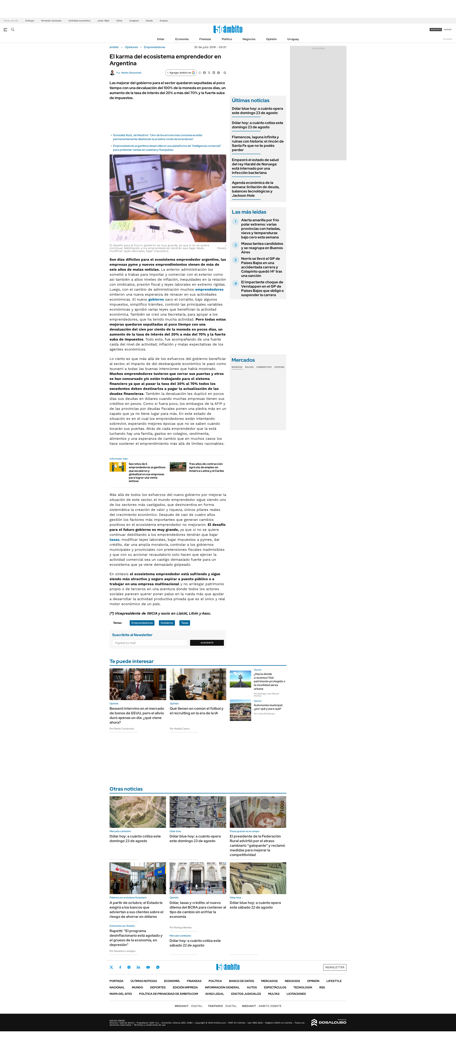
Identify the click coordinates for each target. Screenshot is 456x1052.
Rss (322, 987)
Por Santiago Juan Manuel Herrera (266, 694)
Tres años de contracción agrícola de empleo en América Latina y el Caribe (206, 467)
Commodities (264, 367)
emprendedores (209, 289)
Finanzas (205, 39)
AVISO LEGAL (214, 994)
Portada (116, 981)
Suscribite (207, 642)
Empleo (164, 20)
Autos (252, 987)
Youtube (148, 967)
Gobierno (167, 623)
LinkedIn (138, 967)
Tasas (184, 623)
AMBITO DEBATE (261, 1006)
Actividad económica (79, 20)
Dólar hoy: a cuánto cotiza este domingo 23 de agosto (257, 124)
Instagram (129, 967)
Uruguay (293, 39)
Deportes (158, 987)
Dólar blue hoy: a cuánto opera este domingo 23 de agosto (257, 110)
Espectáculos (275, 987)
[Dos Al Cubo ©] (328, 1022)
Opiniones (131, 47)
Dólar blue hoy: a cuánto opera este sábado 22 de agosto (255, 905)
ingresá (448, 29)
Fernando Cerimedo (51, 20)
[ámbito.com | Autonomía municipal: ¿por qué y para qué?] (240, 710)
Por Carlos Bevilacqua (264, 713)
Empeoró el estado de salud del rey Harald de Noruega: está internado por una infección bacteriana (255, 166)
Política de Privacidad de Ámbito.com (168, 994)
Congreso (134, 20)
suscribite (436, 29)
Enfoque (29, 20)
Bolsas (249, 367)
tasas (200, 248)
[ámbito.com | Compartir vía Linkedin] (213, 72)
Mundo (137, 987)
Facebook (120, 967)
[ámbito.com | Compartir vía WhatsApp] (199, 72)
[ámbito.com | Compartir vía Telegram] (218, 72)
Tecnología (302, 987)
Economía (182, 39)
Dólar (161, 39)
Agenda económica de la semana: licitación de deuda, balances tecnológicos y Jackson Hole (255, 189)
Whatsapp (157, 967)
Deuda (149, 20)
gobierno (156, 299)
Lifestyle (334, 981)
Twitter (111, 967)
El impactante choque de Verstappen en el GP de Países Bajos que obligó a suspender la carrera (262, 288)
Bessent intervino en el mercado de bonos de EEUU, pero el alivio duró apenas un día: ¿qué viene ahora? (137, 715)
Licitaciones (296, 994)
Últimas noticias (144, 981)
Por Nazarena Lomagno (123, 951)
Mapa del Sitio (121, 994)
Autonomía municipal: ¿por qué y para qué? (268, 707)
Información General (222, 987)
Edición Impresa (185, 987)
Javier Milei (103, 20)
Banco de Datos (241, 981)
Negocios (249, 39)
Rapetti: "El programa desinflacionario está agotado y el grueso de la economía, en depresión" (136, 938)
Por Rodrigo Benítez (181, 927)
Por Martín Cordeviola (122, 728)
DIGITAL (189, 1006)
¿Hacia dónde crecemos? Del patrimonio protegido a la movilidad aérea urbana (269, 681)
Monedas (237, 367)
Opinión (271, 39)
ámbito (114, 47)
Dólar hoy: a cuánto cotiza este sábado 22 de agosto (195, 943)
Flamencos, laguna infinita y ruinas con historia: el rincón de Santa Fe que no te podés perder (258, 143)
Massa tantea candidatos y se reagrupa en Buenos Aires (262, 247)
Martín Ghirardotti (131, 72)
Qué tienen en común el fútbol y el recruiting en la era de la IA (197, 710)
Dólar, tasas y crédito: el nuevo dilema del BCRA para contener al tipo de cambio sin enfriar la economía (198, 909)
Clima (119, 20)
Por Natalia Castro (180, 728)
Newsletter (447, 39)
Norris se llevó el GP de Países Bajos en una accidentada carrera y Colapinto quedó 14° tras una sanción (261, 267)
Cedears (279, 367)
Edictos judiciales (246, 994)
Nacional (117, 987)
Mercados (269, 981)
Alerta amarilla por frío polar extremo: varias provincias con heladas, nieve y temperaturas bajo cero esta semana (261, 228)
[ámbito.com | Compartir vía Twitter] (209, 72)
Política (227, 39)
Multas (273, 994)
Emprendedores (154, 47)
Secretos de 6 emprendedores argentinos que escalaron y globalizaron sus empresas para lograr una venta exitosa (147, 472)
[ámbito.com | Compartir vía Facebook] (204, 72)
